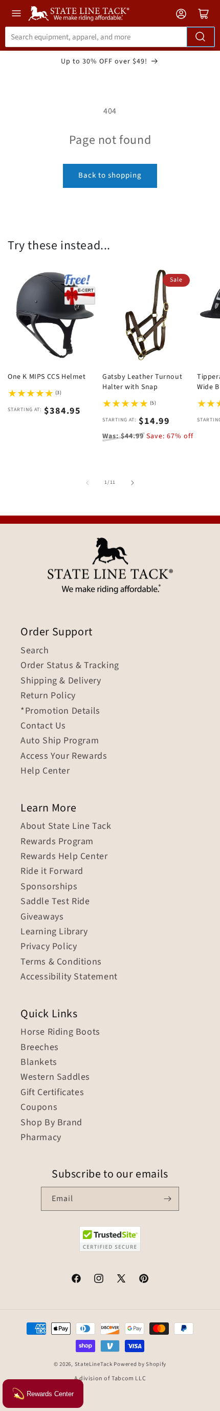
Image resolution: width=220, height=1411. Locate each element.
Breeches (39, 1047)
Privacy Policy (48, 946)
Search (34, 651)
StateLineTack (94, 1364)
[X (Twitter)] (121, 1280)
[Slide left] (87, 483)
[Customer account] (181, 14)
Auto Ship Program (59, 741)
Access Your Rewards (63, 756)
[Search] (200, 37)
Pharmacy (40, 1137)
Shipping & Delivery (60, 681)
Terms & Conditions (61, 962)
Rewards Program (57, 842)
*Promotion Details (60, 711)
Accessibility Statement (69, 977)
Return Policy (48, 696)
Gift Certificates (52, 1092)
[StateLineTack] (78, 13)
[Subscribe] (167, 1199)
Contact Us (43, 726)
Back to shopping (110, 175)
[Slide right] (132, 483)
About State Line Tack (66, 826)
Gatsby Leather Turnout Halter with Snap (142, 382)
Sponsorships (48, 887)
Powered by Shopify (140, 1364)
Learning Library (54, 932)
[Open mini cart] (203, 14)
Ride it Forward (51, 871)
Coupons (38, 1107)
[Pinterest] (144, 1280)
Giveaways (41, 917)
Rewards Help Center (63, 856)
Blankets (38, 1062)
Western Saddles (55, 1077)
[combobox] (110, 37)
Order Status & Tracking (69, 665)
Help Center (45, 771)
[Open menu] (16, 13)
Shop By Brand (51, 1123)
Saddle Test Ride (55, 901)
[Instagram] (98, 1280)
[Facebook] (76, 1280)
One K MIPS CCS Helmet (47, 377)
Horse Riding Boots (60, 1032)
